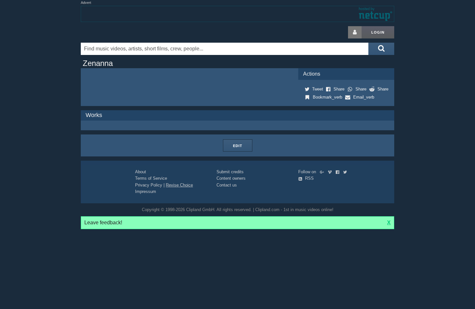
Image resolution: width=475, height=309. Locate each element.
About (140, 171)
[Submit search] (381, 49)
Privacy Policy (148, 185)
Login (378, 32)
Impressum (145, 191)
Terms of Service (151, 178)
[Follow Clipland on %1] (323, 171)
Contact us (226, 185)
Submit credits (230, 171)
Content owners (231, 178)
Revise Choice (179, 185)
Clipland (115, 32)
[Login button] (355, 32)
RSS (309, 178)
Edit (237, 146)
